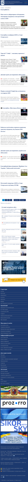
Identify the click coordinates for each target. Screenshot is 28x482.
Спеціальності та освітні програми (7, 377)
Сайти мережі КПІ (4, 337)
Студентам (3, 363)
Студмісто (3, 313)
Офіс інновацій (4, 319)
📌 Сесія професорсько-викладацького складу (11, 222)
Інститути (3, 297)
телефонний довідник (15, 459)
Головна (2, 7)
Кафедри (2, 301)
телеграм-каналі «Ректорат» (20, 471)
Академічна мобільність (5, 327)
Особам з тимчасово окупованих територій (9, 359)
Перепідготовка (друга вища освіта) (8, 329)
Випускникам (3, 365)
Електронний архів (4, 345)
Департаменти (3, 295)
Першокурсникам (4, 361)
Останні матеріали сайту (9, 207)
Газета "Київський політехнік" (7, 347)
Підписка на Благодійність (6, 203)
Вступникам (3, 356)
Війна (2, 379)
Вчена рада (3, 293)
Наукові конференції (5, 341)
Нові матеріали (9, 452)
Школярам (3, 354)
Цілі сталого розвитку (5, 383)
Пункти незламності (6, 469)
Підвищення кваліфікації (6, 331)
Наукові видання (4, 339)
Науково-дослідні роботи (5, 343)
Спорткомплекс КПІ (5, 311)
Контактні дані (3, 451)
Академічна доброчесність (6, 375)
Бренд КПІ (19, 451)
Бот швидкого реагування (8, 463)
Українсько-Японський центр (6, 315)
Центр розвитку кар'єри (5, 317)
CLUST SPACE (4, 381)
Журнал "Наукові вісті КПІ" (6, 349)
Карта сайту (3, 452)
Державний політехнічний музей (7, 307)
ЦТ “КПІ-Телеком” (4, 309)
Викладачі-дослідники (5, 373)
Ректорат (2, 291)
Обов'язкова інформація (12, 451)
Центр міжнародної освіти (6, 333)
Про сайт (24, 451)
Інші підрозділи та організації (7, 303)
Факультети (3, 299)
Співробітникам (4, 367)
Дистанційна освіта (4, 325)
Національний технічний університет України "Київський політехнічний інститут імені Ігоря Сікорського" (13, 2)
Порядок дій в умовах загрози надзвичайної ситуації (12, 468)
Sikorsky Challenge (4, 371)
